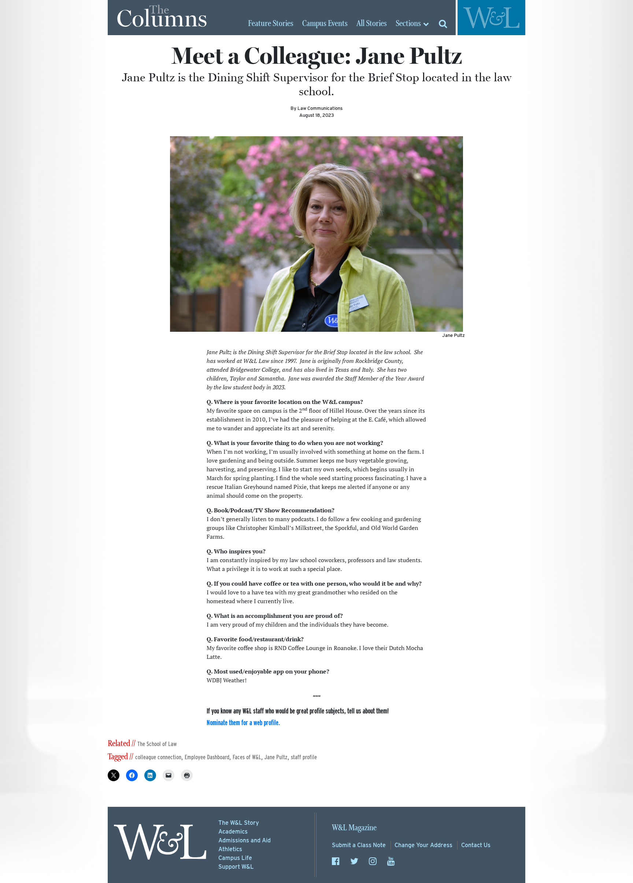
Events (325, 23)
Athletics (230, 849)
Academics (233, 831)
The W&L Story (238, 822)
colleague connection (158, 757)
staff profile (304, 757)
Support (236, 866)
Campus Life (235, 857)
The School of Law (157, 744)
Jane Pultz (276, 757)
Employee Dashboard (207, 757)
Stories (270, 23)
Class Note (359, 845)
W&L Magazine (354, 828)
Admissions (244, 840)
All (371, 23)
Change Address (423, 845)
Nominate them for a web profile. (243, 722)
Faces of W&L (247, 757)
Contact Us (476, 845)
